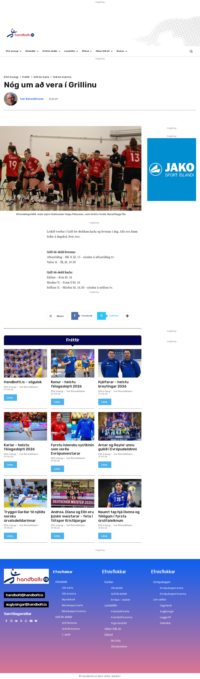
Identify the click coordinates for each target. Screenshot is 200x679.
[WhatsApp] (26, 621)
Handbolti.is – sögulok (23, 382)
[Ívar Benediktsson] (11, 99)
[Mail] (16, 621)
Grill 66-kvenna (62, 77)
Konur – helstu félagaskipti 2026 (66, 384)
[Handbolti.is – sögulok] (25, 363)
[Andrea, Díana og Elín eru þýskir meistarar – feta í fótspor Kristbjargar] (72, 493)
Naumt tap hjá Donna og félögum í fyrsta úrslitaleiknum (118, 516)
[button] (191, 51)
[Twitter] (21, 621)
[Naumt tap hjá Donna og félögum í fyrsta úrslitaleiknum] (119, 493)
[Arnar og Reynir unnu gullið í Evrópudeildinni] (119, 426)
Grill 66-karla (41, 77)
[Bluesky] (35, 621)
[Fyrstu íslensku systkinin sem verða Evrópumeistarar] (72, 426)
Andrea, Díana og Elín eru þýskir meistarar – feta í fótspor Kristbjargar (72, 516)
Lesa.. (10, 397)
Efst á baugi (11, 77)
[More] (127, 316)
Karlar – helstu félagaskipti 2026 (19, 447)
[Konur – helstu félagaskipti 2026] (72, 363)
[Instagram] (11, 621)
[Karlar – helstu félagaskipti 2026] (25, 426)
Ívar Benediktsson (32, 99)
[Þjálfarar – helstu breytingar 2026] (119, 363)
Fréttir (26, 77)
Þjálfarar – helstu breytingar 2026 (113, 384)
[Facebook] (6, 621)
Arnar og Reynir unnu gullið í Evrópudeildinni (117, 447)
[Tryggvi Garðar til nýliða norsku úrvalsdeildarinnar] (25, 493)
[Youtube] (31, 621)
